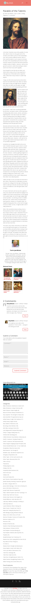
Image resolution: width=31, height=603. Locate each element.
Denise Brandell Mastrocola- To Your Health (13, 446)
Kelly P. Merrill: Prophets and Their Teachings (13, 492)
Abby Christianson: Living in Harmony (11, 408)
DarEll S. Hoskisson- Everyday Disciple (12, 439)
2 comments (12, 15)
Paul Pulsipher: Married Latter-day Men (12, 532)
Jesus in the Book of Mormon (10, 488)
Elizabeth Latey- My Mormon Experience (12, 452)
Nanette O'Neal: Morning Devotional (11, 526)
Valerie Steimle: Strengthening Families (12, 559)
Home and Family (7, 477)
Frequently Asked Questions (9, 470)
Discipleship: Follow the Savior (10, 448)
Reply (25, 315)
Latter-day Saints (7, 503)
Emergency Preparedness (9, 454)
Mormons (5, 521)
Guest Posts (6, 472)
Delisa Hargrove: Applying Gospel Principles (13, 443)
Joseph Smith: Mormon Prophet (10, 490)
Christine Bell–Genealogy (9, 434)
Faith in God (6, 461)
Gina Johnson (10, 303)
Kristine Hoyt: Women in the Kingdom (12, 497)
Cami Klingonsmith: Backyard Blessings (12, 430)
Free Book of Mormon (8, 574)
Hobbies (5, 475)
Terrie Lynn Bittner (8, 13)
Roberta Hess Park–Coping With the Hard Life (13, 539)
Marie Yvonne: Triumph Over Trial (11, 508)
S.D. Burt (5, 543)
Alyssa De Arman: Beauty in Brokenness (12, 412)
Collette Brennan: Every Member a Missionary (13, 437)
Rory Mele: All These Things (9, 541)
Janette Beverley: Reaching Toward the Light (13, 481)
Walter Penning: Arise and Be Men (11, 561)
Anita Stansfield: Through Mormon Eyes (12, 417)
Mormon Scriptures (7, 519)
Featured (5, 463)
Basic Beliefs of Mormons (9, 423)
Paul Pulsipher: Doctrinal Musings (11, 530)
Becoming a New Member (9, 426)
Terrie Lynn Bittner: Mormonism (10, 550)
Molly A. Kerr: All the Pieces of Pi (10, 515)
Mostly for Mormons (8, 523)
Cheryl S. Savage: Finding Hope (10, 432)
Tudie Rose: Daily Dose (8, 555)
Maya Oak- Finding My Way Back (10, 510)
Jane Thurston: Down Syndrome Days (12, 479)
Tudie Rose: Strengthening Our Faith (11, 557)
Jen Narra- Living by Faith (9, 483)
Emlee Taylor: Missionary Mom (10, 459)
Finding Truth (6, 468)
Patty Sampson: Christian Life (10, 528)
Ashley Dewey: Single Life (9, 421)
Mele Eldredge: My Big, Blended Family (12, 512)
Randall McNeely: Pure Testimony (11, 537)
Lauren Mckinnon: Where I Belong (11, 506)
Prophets (5, 535)
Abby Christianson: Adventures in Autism (12, 406)
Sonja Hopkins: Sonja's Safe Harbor (11, 548)
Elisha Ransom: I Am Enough (9, 450)
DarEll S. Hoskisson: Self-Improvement (12, 441)
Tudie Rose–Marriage (8, 552)
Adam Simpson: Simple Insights (10, 410)
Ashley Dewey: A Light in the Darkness (12, 419)
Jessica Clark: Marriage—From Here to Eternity (14, 486)
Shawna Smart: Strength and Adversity (12, 546)
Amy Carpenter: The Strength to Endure (12, 414)
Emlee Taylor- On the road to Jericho (11, 457)
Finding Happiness (7, 466)
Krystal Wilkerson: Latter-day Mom (11, 499)
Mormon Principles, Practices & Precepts (12, 517)
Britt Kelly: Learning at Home (10, 428)
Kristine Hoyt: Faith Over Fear (10, 495)
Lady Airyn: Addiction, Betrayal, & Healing (12, 501)
